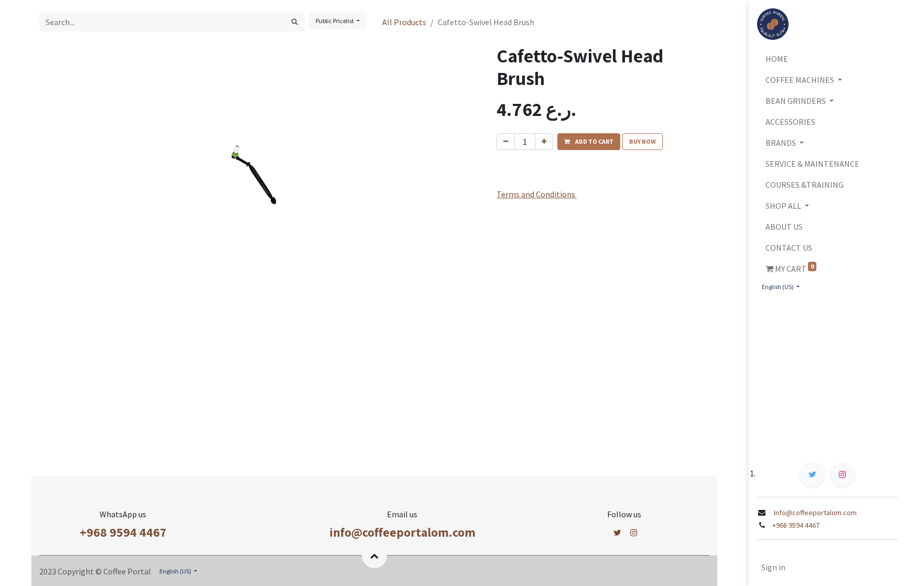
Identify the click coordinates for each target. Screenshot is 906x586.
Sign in (773, 567)
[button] (588, 141)
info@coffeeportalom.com (402, 532)
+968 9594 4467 (123, 532)
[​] (617, 532)
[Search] (295, 22)
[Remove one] (506, 141)
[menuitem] (827, 58)
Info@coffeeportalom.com (814, 512)
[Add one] (544, 141)
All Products (404, 22)
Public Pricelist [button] (335, 21)
